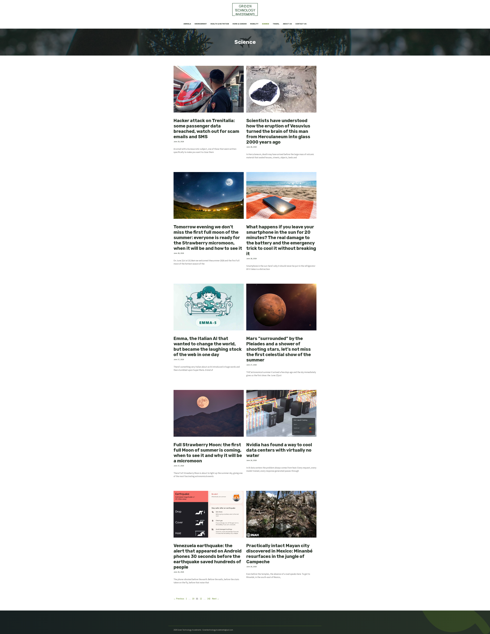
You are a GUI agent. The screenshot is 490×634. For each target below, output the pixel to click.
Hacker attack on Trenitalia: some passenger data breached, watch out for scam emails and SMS (206, 128)
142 (209, 598)
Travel (276, 24)
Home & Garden (239, 24)
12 (201, 598)
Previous (179, 598)
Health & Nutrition (219, 24)
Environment (201, 24)
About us (287, 24)
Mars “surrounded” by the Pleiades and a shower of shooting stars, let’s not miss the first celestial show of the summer (278, 349)
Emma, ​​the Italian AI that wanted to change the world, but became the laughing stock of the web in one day (208, 346)
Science (265, 24)
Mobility (254, 24)
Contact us (301, 24)
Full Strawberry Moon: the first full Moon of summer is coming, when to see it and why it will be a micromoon (208, 452)
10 (193, 598)
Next (215, 598)
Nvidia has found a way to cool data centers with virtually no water (279, 450)
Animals (187, 24)
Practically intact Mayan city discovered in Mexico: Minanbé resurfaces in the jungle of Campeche (279, 553)
